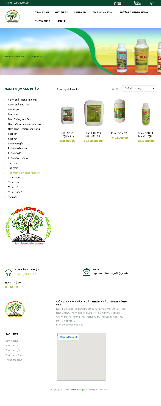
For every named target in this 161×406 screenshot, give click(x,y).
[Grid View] (113, 88)
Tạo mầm (13, 163)
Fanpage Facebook (117, 3)
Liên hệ (152, 3)
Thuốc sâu (13, 187)
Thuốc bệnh (14, 178)
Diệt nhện (13, 110)
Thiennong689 (79, 390)
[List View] (117, 88)
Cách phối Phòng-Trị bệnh (22, 100)
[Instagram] (23, 287)
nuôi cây (12, 134)
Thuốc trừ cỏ (15, 192)
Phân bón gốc (15, 144)
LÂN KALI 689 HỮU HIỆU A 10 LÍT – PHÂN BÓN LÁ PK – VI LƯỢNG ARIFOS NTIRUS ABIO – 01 (93, 135)
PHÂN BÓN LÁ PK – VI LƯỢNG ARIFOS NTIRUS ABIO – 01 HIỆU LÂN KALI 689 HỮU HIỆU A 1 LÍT (145, 135)
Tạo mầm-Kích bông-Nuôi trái (24, 173)
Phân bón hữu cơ (17, 148)
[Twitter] (17, 287)
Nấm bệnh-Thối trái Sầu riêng (24, 129)
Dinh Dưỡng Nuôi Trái (19, 119)
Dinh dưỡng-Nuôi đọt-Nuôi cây (24, 124)
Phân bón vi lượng (18, 158)
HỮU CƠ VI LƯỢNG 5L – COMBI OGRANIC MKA (67, 135)
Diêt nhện (13, 114)
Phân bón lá (14, 153)
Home (8, 57)
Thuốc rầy (13, 183)
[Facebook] (6, 287)
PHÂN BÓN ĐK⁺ (119, 133)
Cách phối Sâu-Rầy (18, 105)
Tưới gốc (12, 197)
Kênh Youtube (137, 3)
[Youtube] (11, 287)
